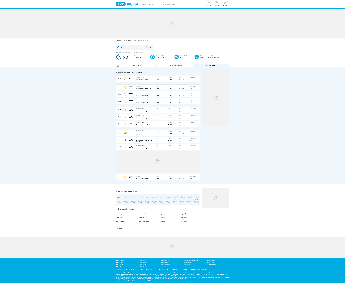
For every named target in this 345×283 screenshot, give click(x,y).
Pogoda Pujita (142, 214)
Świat (158, 4)
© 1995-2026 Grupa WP (122, 269)
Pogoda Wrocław (120, 266)
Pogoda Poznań (142, 264)
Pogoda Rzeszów (165, 264)
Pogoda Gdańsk (165, 260)
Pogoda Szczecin (188, 264)
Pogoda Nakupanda (121, 221)
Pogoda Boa (184, 221)
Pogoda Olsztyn (211, 262)
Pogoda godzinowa (138, 66)
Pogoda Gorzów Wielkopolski (191, 260)
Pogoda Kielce (119, 262)
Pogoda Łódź (187, 262)
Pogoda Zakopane (143, 266)
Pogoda (132, 4)
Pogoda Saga (119, 214)
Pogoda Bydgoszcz (143, 260)
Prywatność (149, 269)
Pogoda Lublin (164, 262)
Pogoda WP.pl (119, 40)
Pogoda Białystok (120, 260)
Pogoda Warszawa (211, 264)
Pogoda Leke (119, 218)
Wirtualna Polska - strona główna (121, 4)
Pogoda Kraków (142, 262)
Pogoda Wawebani (185, 214)
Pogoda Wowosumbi (144, 221)
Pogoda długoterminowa (175, 66)
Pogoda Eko (142, 218)
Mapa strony (184, 269)
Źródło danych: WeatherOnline (199, 269)
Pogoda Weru (163, 218)
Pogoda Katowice (211, 260)
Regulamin (174, 269)
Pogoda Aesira (163, 214)
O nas (141, 269)
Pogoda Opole (119, 264)
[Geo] (151, 47)
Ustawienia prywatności (162, 269)
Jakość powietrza (169, 4)
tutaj (149, 280)
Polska (144, 4)
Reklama (133, 269)
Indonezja (128, 40)
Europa (151, 4)
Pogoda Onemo (163, 221)
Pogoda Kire (184, 218)
